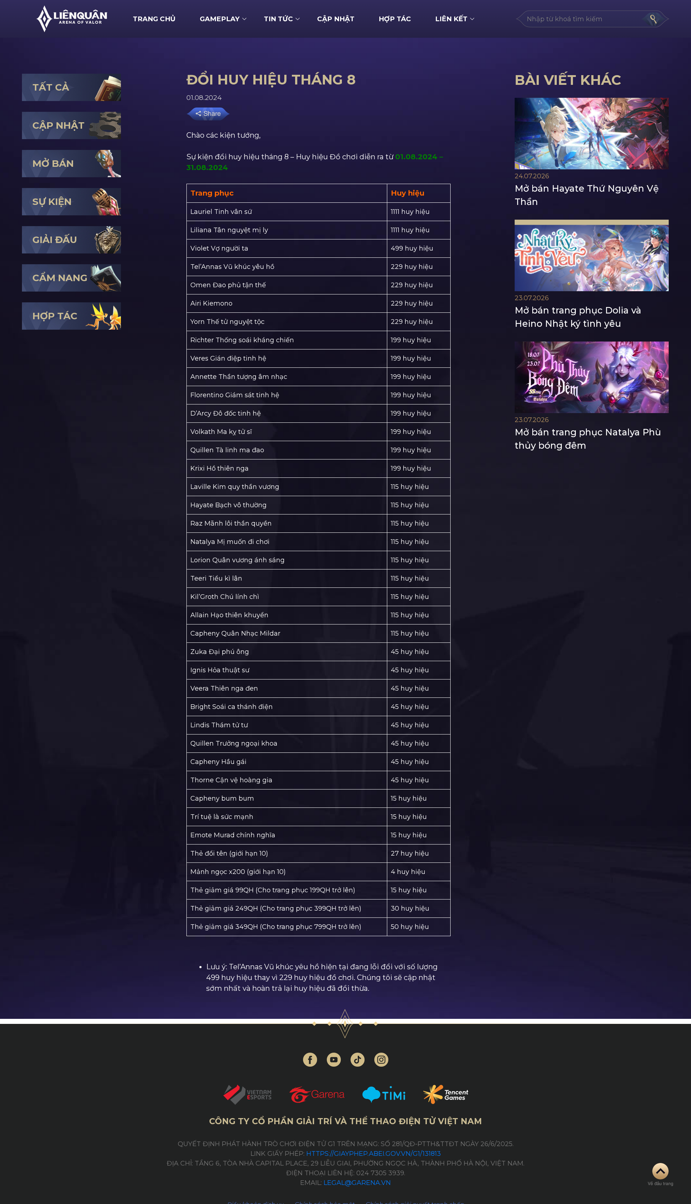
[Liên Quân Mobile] (71, 18)
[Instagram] (381, 1060)
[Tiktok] (358, 1060)
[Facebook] (310, 1060)
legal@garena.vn (357, 1183)
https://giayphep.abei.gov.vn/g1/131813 (373, 1154)
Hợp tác (395, 19)
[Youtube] (334, 1060)
